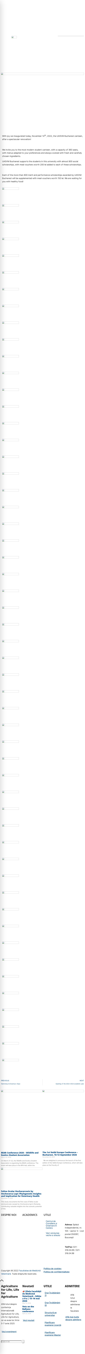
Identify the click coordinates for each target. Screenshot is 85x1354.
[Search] (23, 1341)
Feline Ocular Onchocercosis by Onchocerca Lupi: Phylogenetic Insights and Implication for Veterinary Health (21, 1193)
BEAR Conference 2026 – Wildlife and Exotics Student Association (20, 1153)
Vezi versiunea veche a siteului (53, 1234)
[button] (71, 36)
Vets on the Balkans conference (28, 1309)
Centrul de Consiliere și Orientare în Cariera (51, 1224)
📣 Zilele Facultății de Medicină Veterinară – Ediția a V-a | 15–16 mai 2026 (31, 1296)
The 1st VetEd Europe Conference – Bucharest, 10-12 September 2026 (60, 1153)
